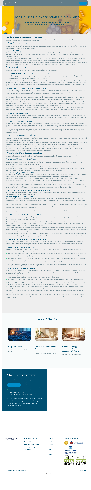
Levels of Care (37, 3)
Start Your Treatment (14, 385)
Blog (50, 449)
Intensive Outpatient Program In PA (31, 444)
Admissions (52, 3)
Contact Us (82, 3)
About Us (29, 3)
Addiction (26, 452)
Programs (45, 3)
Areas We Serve (52, 447)
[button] (30, 3)
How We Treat (27, 449)
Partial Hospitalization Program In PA (32, 441)
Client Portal (62, 3)
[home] (15, 3)
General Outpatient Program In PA (31, 447)
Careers (50, 452)
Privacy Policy (83, 470)
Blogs (58, 3)
